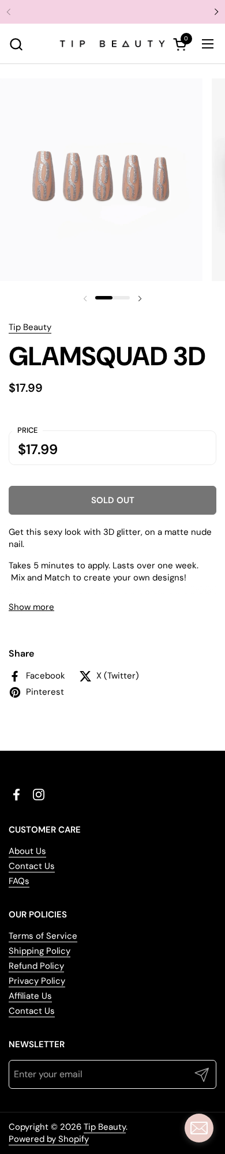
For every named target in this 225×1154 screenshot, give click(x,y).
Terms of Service (43, 936)
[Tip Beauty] (113, 43)
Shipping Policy (39, 951)
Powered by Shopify (49, 1139)
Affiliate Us (30, 996)
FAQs (19, 881)
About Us (27, 851)
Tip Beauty (30, 327)
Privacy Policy (37, 981)
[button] (16, 44)
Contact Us (32, 866)
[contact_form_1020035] (199, 1128)
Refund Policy (36, 966)
